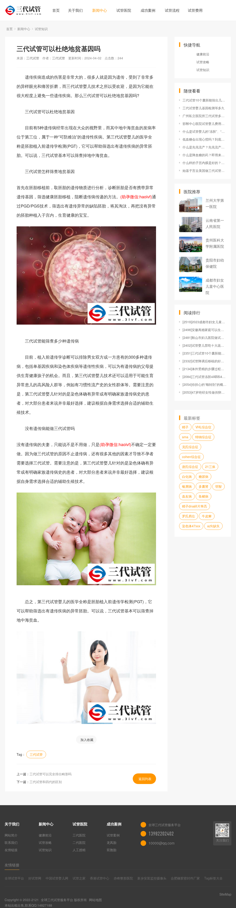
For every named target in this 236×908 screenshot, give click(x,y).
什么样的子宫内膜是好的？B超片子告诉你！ (204, 162)
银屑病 (187, 486)
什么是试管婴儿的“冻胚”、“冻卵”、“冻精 (204, 131)
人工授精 (79, 849)
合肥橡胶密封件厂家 (185, 878)
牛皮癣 (207, 516)
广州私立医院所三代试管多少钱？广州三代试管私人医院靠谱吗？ (204, 115)
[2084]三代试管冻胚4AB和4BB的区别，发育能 (204, 376)
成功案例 (148, 10)
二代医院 (79, 842)
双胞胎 (111, 849)
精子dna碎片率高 (194, 506)
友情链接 (11, 849)
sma (185, 437)
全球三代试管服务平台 (57, 899)
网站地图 (95, 899)
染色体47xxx (191, 526)
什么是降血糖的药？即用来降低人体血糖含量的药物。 (204, 155)
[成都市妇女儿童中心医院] (190, 284)
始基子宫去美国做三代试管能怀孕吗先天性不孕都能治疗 (204, 170)
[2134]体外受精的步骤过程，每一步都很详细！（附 (204, 368)
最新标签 (192, 418)
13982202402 (161, 834)
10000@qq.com (161, 843)
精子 (185, 427)
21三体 (210, 466)
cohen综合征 (191, 456)
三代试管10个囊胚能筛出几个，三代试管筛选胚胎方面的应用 (204, 100)
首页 (56, 10)
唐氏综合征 (190, 466)
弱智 (218, 486)
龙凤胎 (111, 842)
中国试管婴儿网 (57, 878)
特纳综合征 (203, 437)
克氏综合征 (190, 446)
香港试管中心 (99, 878)
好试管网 (34, 878)
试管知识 (41, 28)
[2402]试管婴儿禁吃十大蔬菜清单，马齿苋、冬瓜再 (204, 345)
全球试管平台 (14, 878)
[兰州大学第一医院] (190, 204)
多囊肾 (203, 486)
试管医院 (123, 10)
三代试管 (32, 58)
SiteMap (225, 894)
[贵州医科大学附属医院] (190, 244)
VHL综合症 (203, 427)
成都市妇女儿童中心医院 (215, 286)
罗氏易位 (188, 516)
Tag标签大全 (213, 878)
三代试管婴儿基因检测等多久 (203, 108)
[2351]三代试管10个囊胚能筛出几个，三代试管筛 (204, 353)
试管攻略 (202, 62)
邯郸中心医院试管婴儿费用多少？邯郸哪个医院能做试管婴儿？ (204, 123)
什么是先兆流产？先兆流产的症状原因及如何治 (204, 147)
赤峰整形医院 (123, 878)
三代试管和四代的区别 (46, 781)
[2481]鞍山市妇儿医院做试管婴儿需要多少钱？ (204, 337)
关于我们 (75, 10)
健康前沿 (202, 54)
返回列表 (145, 778)
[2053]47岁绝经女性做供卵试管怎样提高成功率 (204, 392)
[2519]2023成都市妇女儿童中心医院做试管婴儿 (204, 322)
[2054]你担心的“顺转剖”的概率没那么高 (204, 384)
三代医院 (79, 835)
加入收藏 (86, 739)
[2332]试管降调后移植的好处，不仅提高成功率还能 (204, 361)
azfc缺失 (213, 526)
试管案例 (113, 835)
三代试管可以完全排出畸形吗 (50, 774)
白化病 (187, 476)
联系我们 (11, 842)
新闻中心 (99, 10)
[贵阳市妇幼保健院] (190, 264)
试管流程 (172, 10)
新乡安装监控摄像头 (151, 878)
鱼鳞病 (203, 496)
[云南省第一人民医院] (190, 224)
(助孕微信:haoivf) (136, 196)
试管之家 (79, 878)
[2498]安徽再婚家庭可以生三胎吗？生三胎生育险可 (204, 329)
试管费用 (195, 10)
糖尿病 (203, 476)
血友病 (187, 496)
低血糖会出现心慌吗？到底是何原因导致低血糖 (204, 139)
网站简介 (11, 835)
